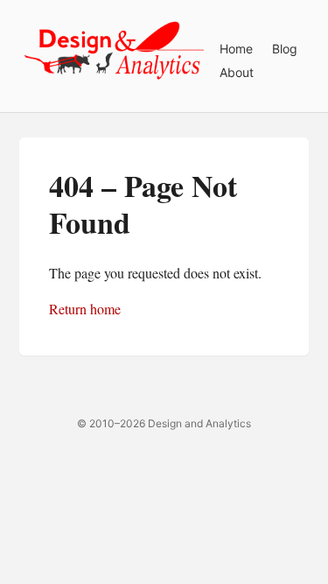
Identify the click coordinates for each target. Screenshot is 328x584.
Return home (85, 308)
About (237, 72)
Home (236, 48)
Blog (284, 48)
